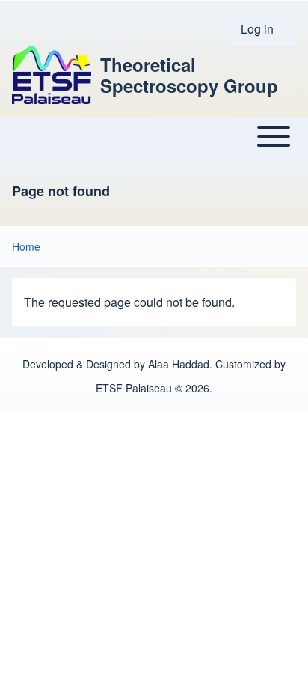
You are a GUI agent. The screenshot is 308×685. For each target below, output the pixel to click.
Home (26, 246)
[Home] (51, 75)
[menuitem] (262, 29)
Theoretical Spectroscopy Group (189, 75)
